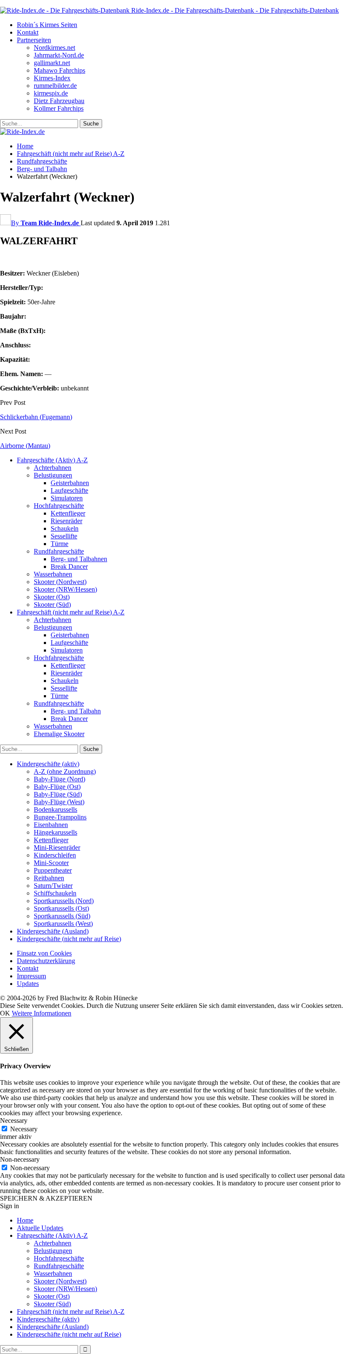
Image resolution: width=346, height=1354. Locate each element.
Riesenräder (66, 520)
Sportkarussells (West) (63, 923)
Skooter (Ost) (52, 597)
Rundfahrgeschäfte (59, 551)
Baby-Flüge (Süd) (58, 794)
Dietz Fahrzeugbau (59, 100)
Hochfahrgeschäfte (59, 505)
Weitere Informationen (41, 1013)
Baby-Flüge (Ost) (57, 786)
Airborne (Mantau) (25, 445)
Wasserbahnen (53, 574)
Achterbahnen (52, 467)
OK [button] (5, 1013)
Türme (59, 543)
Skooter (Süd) (52, 604)
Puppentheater (53, 870)
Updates (28, 983)
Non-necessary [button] (20, 1159)
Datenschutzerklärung (46, 960)
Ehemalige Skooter (59, 733)
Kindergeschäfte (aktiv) (48, 763)
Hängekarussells (55, 832)
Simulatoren (67, 498)
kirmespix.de (51, 93)
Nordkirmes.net (54, 47)
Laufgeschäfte (69, 490)
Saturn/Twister (53, 885)
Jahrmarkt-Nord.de (59, 55)
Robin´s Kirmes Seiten (47, 24)
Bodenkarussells (55, 809)
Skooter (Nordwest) (60, 581)
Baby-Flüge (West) (59, 801)
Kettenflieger (68, 513)
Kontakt (27, 32)
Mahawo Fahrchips (59, 70)
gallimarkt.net (52, 62)
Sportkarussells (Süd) (62, 916)
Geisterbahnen (70, 482)
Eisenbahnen (51, 824)
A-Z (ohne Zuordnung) (65, 771)
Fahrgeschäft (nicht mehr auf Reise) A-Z (70, 612)
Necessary (24, 1129)
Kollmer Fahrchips (59, 108)
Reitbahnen (49, 878)
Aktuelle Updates (40, 1227)
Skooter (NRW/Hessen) (65, 589)
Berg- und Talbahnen (79, 558)
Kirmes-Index (52, 78)
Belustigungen (53, 475)
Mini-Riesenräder (57, 847)
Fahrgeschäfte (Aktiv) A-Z (52, 460)
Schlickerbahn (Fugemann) (36, 416)
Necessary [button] (13, 1120)
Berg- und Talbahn (76, 711)
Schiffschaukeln (55, 893)
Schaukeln (64, 528)
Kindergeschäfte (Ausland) (53, 931)
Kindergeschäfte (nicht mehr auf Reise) (69, 938)
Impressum (31, 976)
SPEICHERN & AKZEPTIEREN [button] (46, 1198)
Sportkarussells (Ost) (61, 908)
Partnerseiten (34, 40)
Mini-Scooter (51, 862)
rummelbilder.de (55, 85)
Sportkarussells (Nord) (64, 900)
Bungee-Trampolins (60, 817)
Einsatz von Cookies (44, 953)
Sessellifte (64, 536)
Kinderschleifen (55, 855)
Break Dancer (69, 566)
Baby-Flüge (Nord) (59, 779)
